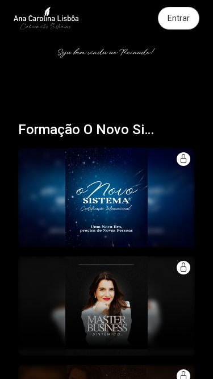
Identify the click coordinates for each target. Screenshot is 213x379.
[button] (106, 197)
